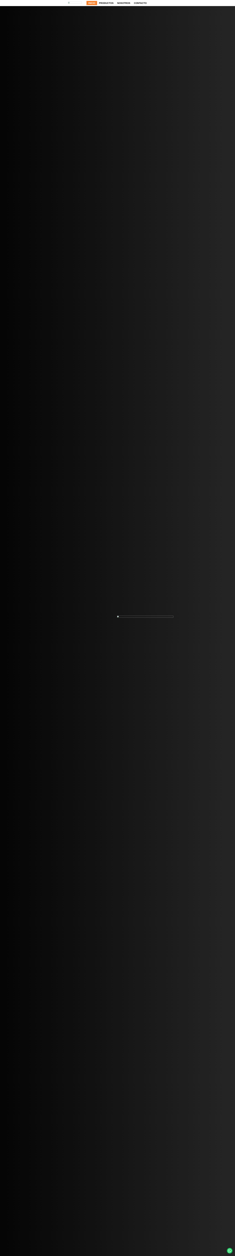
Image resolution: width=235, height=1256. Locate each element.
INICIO (91, 3)
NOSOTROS (123, 3)
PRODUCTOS (106, 3)
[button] (229, 1250)
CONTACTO (140, 3)
